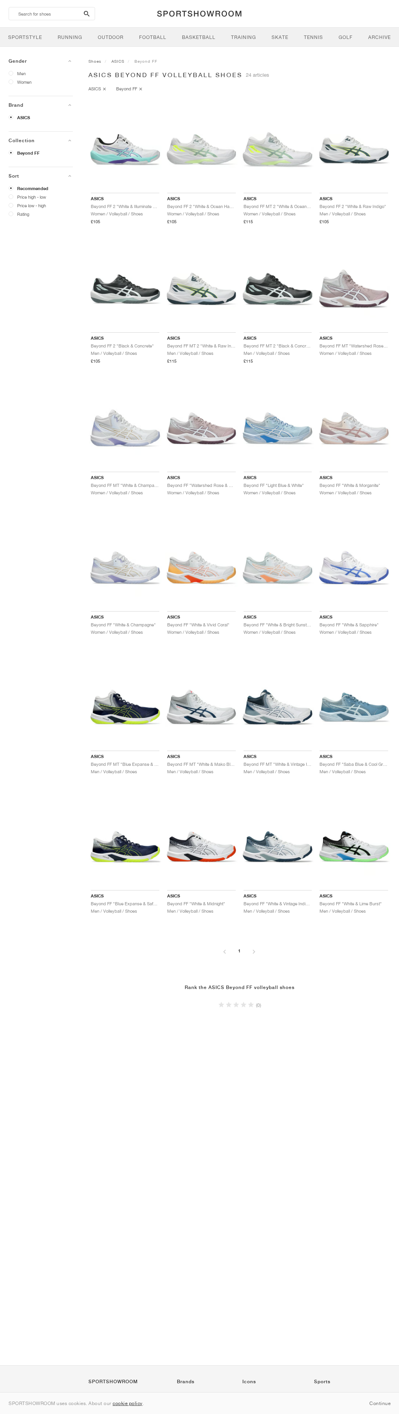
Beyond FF (28, 153)
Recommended (32, 188)
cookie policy (128, 1403)
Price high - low (31, 196)
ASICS (23, 117)
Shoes (94, 61)
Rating (23, 214)
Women (24, 82)
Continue (379, 1403)
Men (21, 73)
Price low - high (31, 205)
